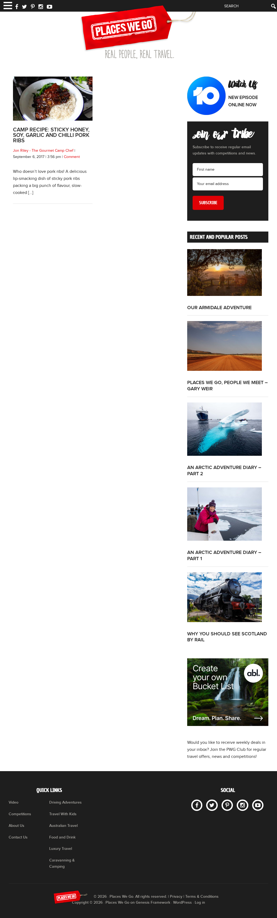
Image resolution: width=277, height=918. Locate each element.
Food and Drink (62, 837)
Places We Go (138, 32)
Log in (200, 902)
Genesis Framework (153, 902)
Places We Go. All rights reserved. (138, 896)
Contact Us (18, 837)
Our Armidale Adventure (219, 308)
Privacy (176, 896)
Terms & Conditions (202, 896)
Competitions (20, 814)
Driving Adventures (65, 802)
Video (13, 802)
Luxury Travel (60, 848)
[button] (7, 5)
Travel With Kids (63, 814)
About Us (16, 825)
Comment (72, 157)
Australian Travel (63, 825)
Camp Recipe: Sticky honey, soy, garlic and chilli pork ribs (51, 135)
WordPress (182, 902)
